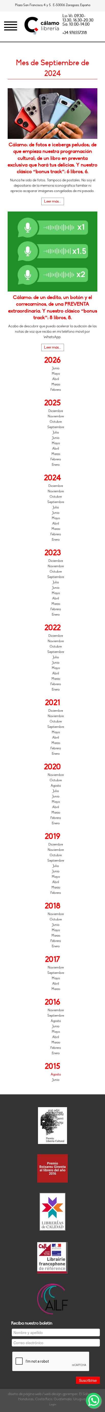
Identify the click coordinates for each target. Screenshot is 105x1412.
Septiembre (55, 427)
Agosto (56, 786)
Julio (55, 432)
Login (52, 1404)
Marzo (55, 384)
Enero (56, 465)
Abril (55, 379)
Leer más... (52, 201)
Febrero (55, 390)
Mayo (56, 374)
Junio (55, 368)
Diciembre (55, 411)
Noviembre (56, 416)
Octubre (56, 422)
